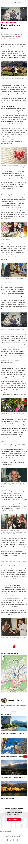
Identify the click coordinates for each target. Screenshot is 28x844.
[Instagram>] (13, 840)
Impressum (20, 835)
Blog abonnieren (14, 819)
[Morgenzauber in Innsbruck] (14, 789)
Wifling (12, 139)
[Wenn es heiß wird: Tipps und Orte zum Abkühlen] (14, 746)
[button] (15, 675)
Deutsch (18, 36)
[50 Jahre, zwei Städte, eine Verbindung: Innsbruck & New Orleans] (14, 724)
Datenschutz (9, 835)
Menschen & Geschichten (9, 22)
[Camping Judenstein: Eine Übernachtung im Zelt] (14, 767)
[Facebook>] (7, 840)
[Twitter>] (10, 840)
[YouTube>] (17, 840)
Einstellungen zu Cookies (14, 836)
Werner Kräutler (5, 34)
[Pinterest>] (20, 840)
